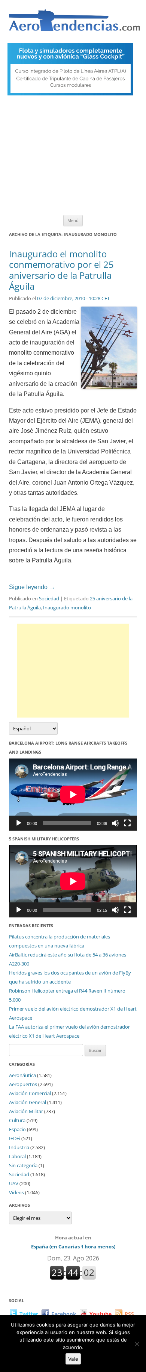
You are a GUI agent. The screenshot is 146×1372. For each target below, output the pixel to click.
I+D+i (14, 1138)
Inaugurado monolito (67, 607)
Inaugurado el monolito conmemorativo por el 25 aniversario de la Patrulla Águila (61, 270)
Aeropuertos (23, 1084)
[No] (136, 1344)
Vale (73, 1359)
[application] (73, 795)
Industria (19, 1147)
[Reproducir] (18, 823)
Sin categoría (23, 1165)
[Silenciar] (115, 823)
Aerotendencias (74, 23)
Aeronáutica (22, 1075)
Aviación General (27, 1102)
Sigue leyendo (32, 587)
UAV (13, 1183)
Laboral (17, 1156)
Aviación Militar (26, 1111)
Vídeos (16, 1192)
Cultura (17, 1120)
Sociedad (49, 598)
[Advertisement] (73, 157)
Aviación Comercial (30, 1093)
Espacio (17, 1129)
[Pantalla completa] (127, 823)
